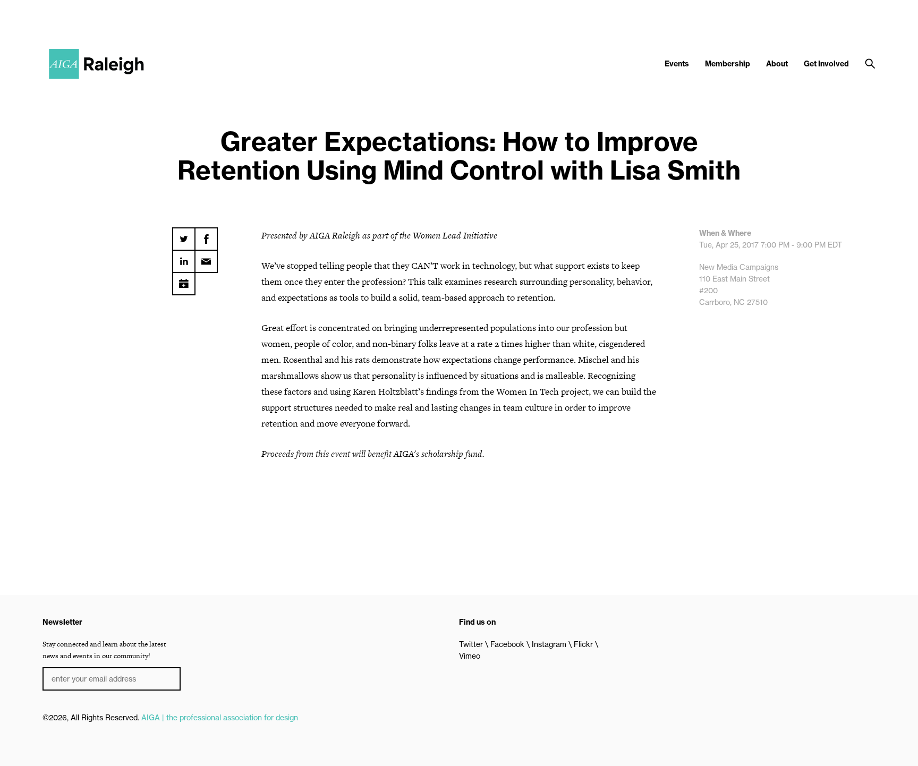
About (777, 64)
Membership (727, 64)
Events (677, 64)
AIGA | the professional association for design (219, 717)
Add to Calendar (183, 280)
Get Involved (826, 64)
